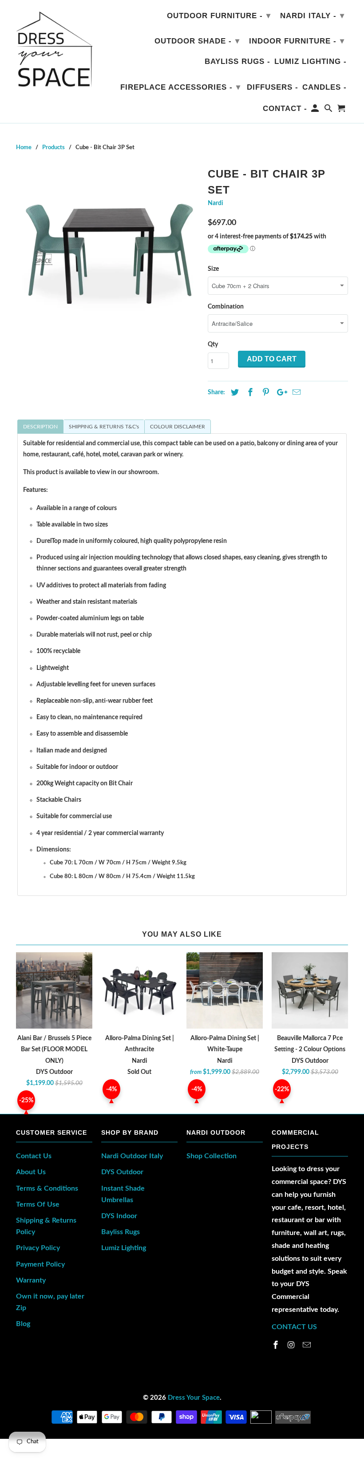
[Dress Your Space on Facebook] (276, 1346)
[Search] (329, 110)
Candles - (324, 87)
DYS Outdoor (122, 1172)
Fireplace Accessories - (180, 87)
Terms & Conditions (47, 1188)
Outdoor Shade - (197, 40)
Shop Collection (211, 1156)
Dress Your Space (194, 1397)
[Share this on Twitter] (233, 393)
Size (213, 269)
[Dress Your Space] (54, 47)
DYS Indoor (119, 1215)
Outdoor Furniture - (219, 15)
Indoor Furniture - (296, 40)
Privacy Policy (38, 1247)
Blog (23, 1323)
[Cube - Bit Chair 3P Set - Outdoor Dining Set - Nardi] (107, 255)
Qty (213, 344)
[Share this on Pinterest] (264, 393)
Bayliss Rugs (120, 1231)
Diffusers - (272, 87)
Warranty (31, 1280)
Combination (226, 307)
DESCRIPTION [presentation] (40, 426)
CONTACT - (285, 108)
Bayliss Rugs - (237, 61)
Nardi (215, 203)
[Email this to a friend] (295, 393)
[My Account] (315, 110)
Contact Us (33, 1156)
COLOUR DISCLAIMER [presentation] (177, 426)
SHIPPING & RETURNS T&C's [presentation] (104, 426)
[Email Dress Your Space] (308, 1346)
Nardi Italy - (312, 15)
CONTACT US (294, 1326)
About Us (31, 1172)
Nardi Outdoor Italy (132, 1156)
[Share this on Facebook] (249, 393)
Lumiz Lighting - (310, 61)
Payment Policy (40, 1264)
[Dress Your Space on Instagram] (292, 1346)
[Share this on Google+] (280, 393)
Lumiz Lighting (123, 1247)
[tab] (40, 427)
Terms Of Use (37, 1204)
